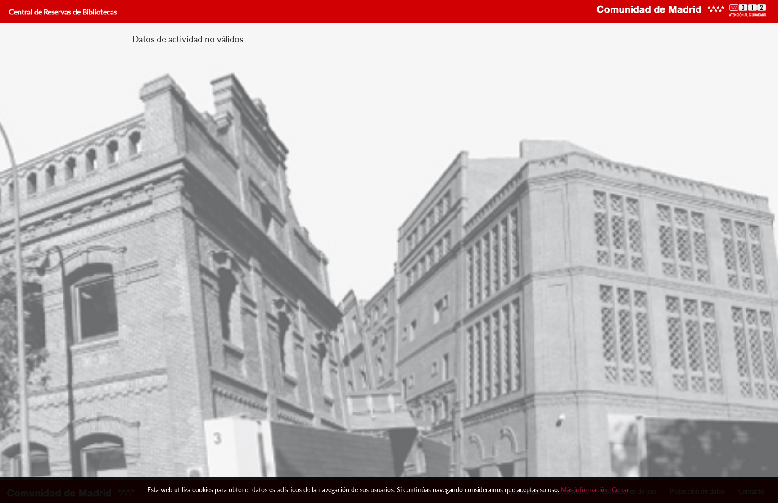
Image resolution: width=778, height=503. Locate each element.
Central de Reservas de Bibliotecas (62, 11)
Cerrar (620, 490)
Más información (584, 490)
